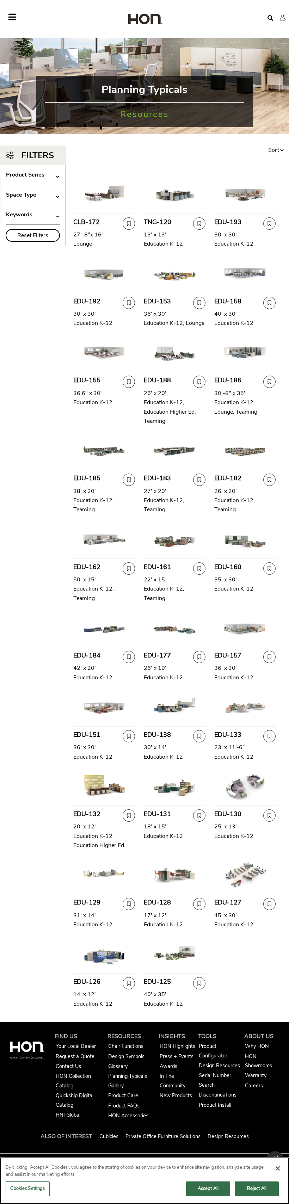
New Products (176, 1095)
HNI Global (68, 1114)
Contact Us (68, 1066)
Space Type (33, 195)
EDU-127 (227, 902)
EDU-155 (86, 380)
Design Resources (219, 1065)
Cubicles (108, 1136)
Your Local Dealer (76, 1046)
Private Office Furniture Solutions (163, 1136)
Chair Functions (125, 1046)
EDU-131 (157, 814)
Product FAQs (124, 1105)
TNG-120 (157, 222)
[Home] (144, 19)
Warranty (255, 1075)
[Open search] (270, 18)
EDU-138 (157, 734)
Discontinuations (217, 1094)
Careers (254, 1085)
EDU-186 (227, 380)
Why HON (257, 1046)
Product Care (123, 1095)
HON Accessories (128, 1115)
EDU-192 (86, 301)
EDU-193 (227, 222)
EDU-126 (86, 981)
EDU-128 (157, 902)
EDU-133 (227, 734)
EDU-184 (86, 655)
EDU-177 (157, 655)
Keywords (33, 215)
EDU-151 (86, 734)
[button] (282, 17)
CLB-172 (86, 222)
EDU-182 (227, 478)
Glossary (118, 1066)
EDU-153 (157, 301)
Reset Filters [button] (32, 235)
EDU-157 (227, 655)
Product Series (33, 175)
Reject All (256, 1188)
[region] (144, 1180)
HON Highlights (177, 1046)
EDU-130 (227, 814)
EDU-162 (86, 567)
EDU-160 (227, 567)
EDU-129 (86, 902)
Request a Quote (75, 1056)
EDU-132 (86, 814)
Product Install (215, 1105)
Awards (168, 1066)
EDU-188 (157, 380)
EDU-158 (227, 301)
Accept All (208, 1188)
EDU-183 (157, 478)
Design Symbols (126, 1056)
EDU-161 (157, 567)
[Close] (277, 1168)
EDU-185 (86, 478)
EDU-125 (157, 981)
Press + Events (176, 1056)
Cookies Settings (27, 1188)
